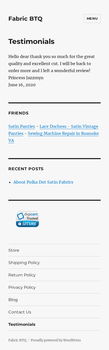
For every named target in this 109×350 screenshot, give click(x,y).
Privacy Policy (22, 287)
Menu (92, 18)
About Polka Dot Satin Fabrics (43, 182)
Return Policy (22, 275)
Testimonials (21, 324)
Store (13, 250)
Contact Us (19, 312)
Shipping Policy (24, 262)
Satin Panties (21, 126)
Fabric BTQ (25, 18)
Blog (13, 299)
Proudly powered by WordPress (56, 340)
